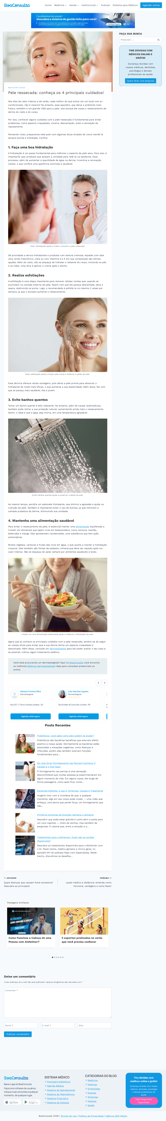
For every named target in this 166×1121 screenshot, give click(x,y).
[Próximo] (103, 931)
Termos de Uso (69, 1116)
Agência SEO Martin (116, 1116)
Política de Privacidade (91, 1116)
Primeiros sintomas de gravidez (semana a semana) (65, 814)
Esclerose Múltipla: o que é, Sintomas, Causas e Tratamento (70, 790)
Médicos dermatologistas (41, 666)
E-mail (46, 1025)
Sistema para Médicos (125, 5)
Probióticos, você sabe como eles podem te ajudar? (65, 735)
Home (48, 5)
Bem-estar (13, 88)
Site (81, 1025)
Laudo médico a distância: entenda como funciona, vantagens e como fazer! (88, 882)
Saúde (22, 88)
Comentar (11, 990)
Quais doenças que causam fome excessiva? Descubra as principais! (28, 882)
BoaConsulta (76, 662)
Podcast (105, 5)
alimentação (82, 526)
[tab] (52, 957)
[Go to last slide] (11, 931)
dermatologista (58, 648)
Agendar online (151, 5)
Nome (9, 1025)
